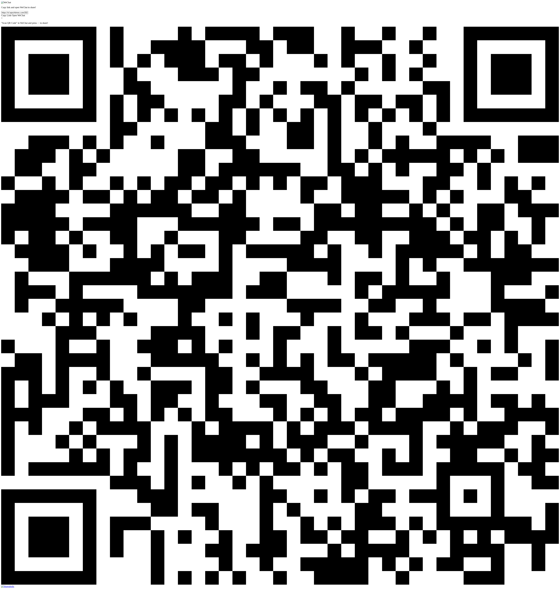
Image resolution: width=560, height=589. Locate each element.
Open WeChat (18, 15)
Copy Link (6, 15)
